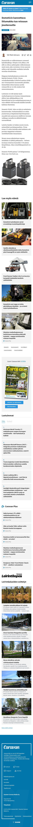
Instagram (8, 771)
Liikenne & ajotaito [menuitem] (9, 785)
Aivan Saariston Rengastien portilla (15, 633)
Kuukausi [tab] (9, 421)
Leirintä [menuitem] (6, 779)
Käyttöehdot (18, 816)
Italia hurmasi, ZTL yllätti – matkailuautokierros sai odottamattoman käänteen (12, 515)
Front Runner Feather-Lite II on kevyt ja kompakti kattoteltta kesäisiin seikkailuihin (16, 278)
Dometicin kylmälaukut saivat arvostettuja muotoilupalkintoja (14, 223)
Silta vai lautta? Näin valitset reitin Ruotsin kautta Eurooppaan (14, 527)
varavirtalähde (18, 350)
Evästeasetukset (27, 816)
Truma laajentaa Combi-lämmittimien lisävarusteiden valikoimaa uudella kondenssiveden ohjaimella (16, 464)
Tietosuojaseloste (8, 816)
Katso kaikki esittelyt (7, 728)
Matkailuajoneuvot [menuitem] (9, 776)
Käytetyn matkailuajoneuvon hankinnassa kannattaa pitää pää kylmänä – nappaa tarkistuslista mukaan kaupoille (14, 335)
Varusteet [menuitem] (6, 782)
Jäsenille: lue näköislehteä (14, 402)
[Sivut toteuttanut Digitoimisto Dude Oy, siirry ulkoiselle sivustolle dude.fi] (16, 823)
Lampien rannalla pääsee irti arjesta (15, 605)
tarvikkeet (24, 347)
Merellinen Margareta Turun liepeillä (15, 717)
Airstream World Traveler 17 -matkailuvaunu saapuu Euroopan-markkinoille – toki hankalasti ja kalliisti (14, 432)
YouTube (19, 771)
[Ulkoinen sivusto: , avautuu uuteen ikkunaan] (16, 381)
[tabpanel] (16, 462)
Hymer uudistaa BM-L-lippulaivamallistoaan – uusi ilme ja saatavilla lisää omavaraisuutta (15, 477)
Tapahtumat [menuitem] (7, 788)
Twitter (17, 767)
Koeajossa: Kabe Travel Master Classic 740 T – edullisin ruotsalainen (16, 564)
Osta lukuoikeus (11, 406)
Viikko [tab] (3, 421)
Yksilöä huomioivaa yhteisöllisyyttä (15, 690)
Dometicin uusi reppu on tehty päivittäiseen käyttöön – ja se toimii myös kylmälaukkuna (15, 306)
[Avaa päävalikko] (30, 2)
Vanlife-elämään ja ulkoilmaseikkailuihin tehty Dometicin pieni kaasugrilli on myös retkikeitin (16, 250)
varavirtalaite (8, 350)
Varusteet (5, 30)
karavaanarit (14, 347)
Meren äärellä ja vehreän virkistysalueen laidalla (11, 661)
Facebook (7, 767)
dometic (6, 347)
